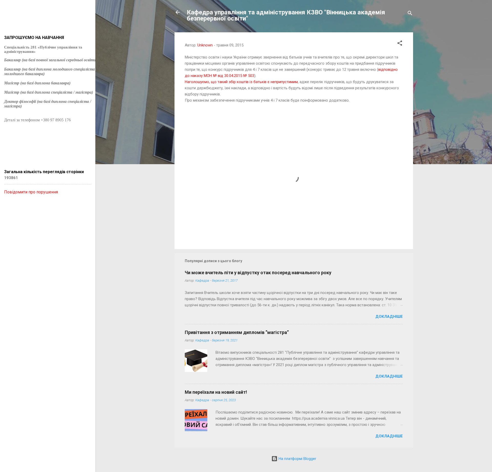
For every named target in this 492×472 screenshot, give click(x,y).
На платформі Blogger (297, 458)
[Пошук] (410, 14)
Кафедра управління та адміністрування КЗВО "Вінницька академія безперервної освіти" (286, 15)
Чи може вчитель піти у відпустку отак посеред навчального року (258, 272)
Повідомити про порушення (31, 192)
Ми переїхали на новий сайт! (216, 392)
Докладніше (389, 316)
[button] (400, 44)
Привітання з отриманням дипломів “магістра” (237, 332)
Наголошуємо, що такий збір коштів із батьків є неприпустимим (241, 82)
